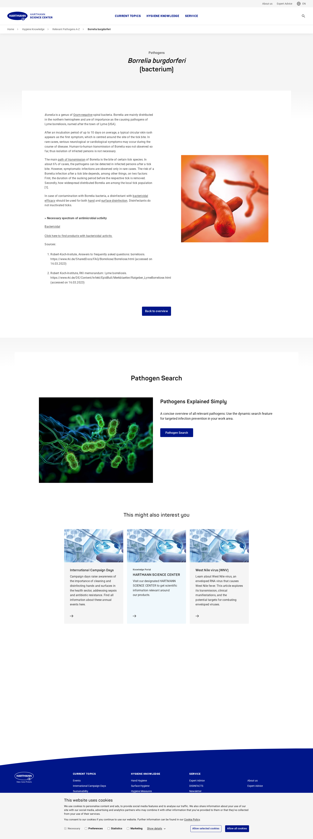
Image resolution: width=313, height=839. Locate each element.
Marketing (136, 828)
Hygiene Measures (141, 791)
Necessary (74, 828)
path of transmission (71, 159)
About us (267, 3)
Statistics (116, 828)
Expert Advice (284, 3)
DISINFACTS (196, 785)
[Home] (30, 16)
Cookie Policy (192, 819)
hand (91, 200)
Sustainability (80, 791)
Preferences (95, 828)
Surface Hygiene (140, 785)
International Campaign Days (89, 785)
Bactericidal (52, 226)
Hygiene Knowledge (163, 16)
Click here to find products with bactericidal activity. (78, 236)
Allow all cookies (237, 828)
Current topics (128, 16)
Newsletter (195, 791)
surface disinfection (114, 200)
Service (191, 16)
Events (77, 780)
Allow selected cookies (205, 828)
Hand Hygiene (139, 780)
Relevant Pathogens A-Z (66, 29)
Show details (154, 828)
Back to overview (156, 311)
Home (10, 29)
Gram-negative (82, 115)
